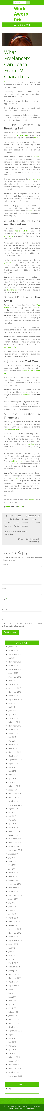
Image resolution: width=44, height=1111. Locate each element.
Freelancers (8, 82)
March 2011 (13, 1008)
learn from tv (9, 522)
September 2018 (15, 699)
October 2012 (13, 937)
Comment (6, 564)
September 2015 (15, 805)
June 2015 (12, 816)
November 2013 (14, 888)
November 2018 (14, 692)
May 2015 (12, 820)
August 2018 (13, 703)
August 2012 (13, 944)
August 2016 (13, 763)
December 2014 (14, 839)
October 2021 (13, 650)
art (20, 108)
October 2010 (13, 1027)
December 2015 (14, 793)
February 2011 (14, 1012)
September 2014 (15, 850)
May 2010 (12, 1046)
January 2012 (13, 970)
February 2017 (14, 748)
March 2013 (13, 918)
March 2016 (13, 782)
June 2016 (12, 771)
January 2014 (13, 880)
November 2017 (14, 726)
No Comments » (23, 526)
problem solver (17, 461)
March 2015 (13, 827)
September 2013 (15, 895)
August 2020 (13, 673)
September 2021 (15, 654)
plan (17, 478)
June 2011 (12, 997)
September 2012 (15, 940)
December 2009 (14, 1065)
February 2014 (14, 876)
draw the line (12, 290)
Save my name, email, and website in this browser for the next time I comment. (22, 624)
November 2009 (14, 1068)
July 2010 (11, 1038)
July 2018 (11, 707)
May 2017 (12, 741)
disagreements (10, 347)
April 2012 (12, 959)
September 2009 (15, 1076)
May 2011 (12, 1001)
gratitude (7, 262)
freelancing (26, 519)
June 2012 (12, 952)
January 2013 (13, 925)
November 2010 (14, 1023)
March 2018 (13, 718)
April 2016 (12, 778)
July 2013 (11, 903)
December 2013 (14, 884)
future (6, 429)
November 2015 (14, 797)
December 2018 (14, 688)
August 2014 (13, 854)
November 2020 (14, 662)
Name (4, 588)
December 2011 (14, 974)
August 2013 (13, 899)
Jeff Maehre (15, 516)
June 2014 (12, 861)
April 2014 (12, 869)
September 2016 (15, 760)
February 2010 (14, 1057)
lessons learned (22, 522)
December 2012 (14, 929)
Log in (10, 1088)
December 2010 (14, 1019)
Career (37, 522)
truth (36, 138)
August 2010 (13, 1034)
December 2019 (14, 677)
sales (34, 307)
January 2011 (13, 1016)
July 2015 (11, 812)
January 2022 (13, 647)
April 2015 (12, 824)
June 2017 (12, 737)
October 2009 (13, 1072)
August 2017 (13, 733)
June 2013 (12, 906)
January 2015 (13, 835)
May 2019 (12, 680)
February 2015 (14, 831)
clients (30, 210)
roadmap (26, 394)
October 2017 (13, 729)
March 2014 (13, 873)
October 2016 (13, 756)
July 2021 (11, 658)
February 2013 (14, 921)
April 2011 (12, 1004)
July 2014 (11, 857)
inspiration (36, 519)
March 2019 (13, 684)
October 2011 (13, 982)
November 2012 (14, 933)
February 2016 (14, 786)
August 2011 (13, 989)
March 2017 (13, 745)
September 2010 (15, 1031)
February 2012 (14, 967)
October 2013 (13, 891)
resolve (36, 157)
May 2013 (12, 910)
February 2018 (14, 722)
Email (4, 599)
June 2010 (12, 1042)
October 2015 (13, 801)
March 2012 (13, 963)
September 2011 (15, 985)
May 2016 (12, 775)
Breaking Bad (22, 135)
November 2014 (14, 842)
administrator (27, 370)
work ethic (8, 236)
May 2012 (12, 955)
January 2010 (13, 1061)
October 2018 (13, 696)
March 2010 (13, 1053)
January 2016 (13, 790)
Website (5, 609)
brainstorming (34, 179)
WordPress (31, 1108)
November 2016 (14, 752)
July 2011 (11, 993)
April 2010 (12, 1049)
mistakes (30, 444)
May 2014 (12, 865)
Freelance (7, 526)
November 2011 (14, 978)
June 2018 (12, 711)
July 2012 (11, 948)
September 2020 (15, 669)
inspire (31, 500)
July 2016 (11, 767)
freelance (17, 519)
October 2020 (13, 665)
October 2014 (13, 846)
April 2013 (12, 914)
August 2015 (13, 809)
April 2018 (12, 714)
